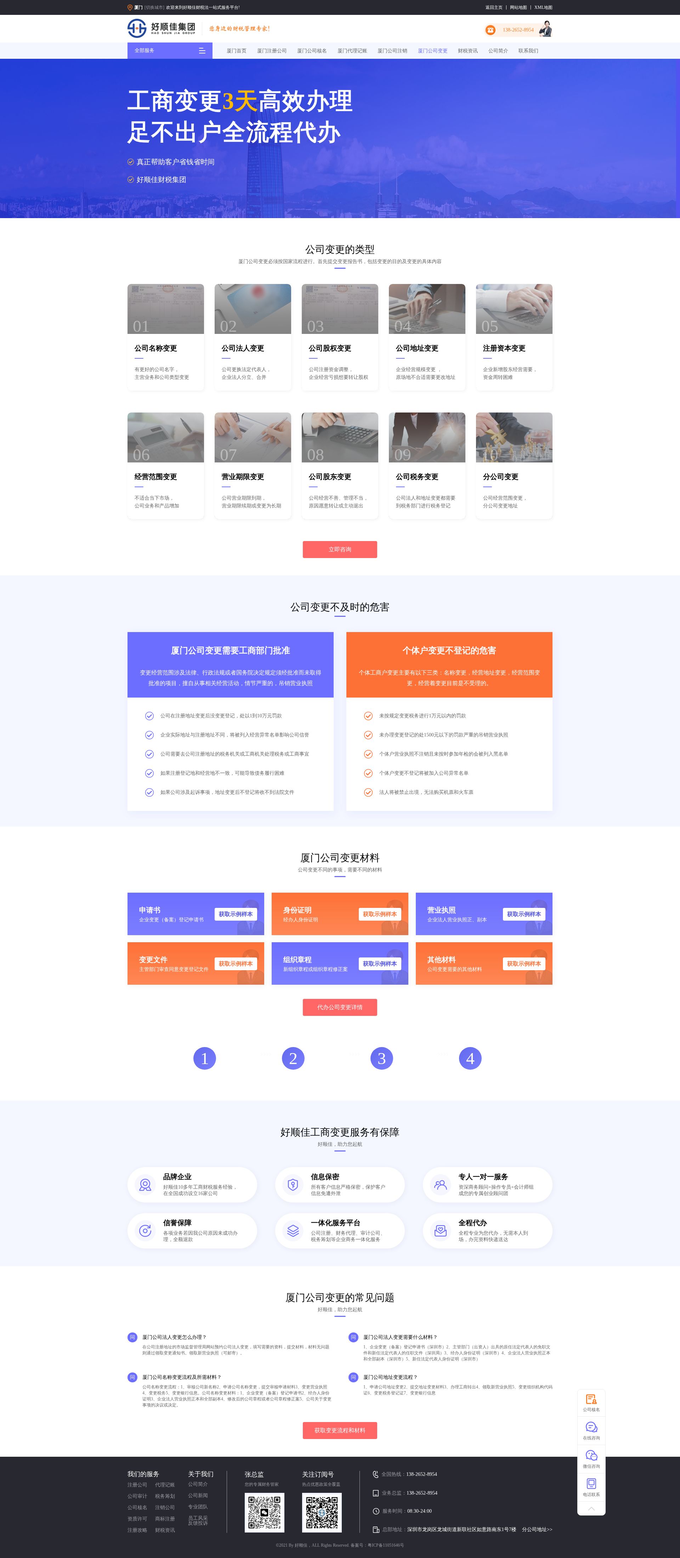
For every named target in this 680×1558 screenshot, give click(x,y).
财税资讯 (468, 50)
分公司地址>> (537, 1529)
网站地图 (518, 7)
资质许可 (137, 1519)
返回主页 (494, 7)
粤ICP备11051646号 (386, 1545)
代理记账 (165, 1485)
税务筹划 (165, 1496)
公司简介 (498, 50)
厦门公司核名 (312, 50)
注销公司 (165, 1507)
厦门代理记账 (352, 50)
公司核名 (137, 1507)
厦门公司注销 (392, 50)
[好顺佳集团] (161, 29)
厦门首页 (236, 50)
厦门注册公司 (272, 50)
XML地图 (543, 7)
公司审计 (137, 1496)
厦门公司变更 (433, 50)
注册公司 (137, 1485)
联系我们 (528, 50)
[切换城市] (154, 7)
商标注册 (165, 1519)
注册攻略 (137, 1530)
